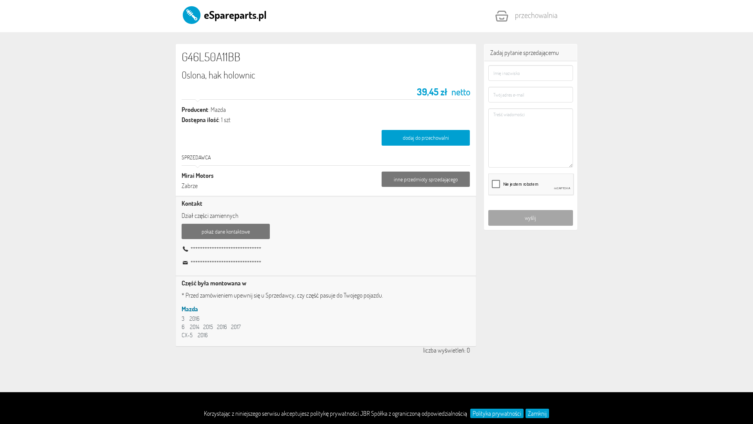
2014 (194, 327)
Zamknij (537, 413)
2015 (208, 327)
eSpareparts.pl (234, 14)
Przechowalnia (536, 15)
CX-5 (187, 335)
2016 (194, 318)
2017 (236, 327)
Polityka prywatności (497, 413)
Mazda (190, 309)
